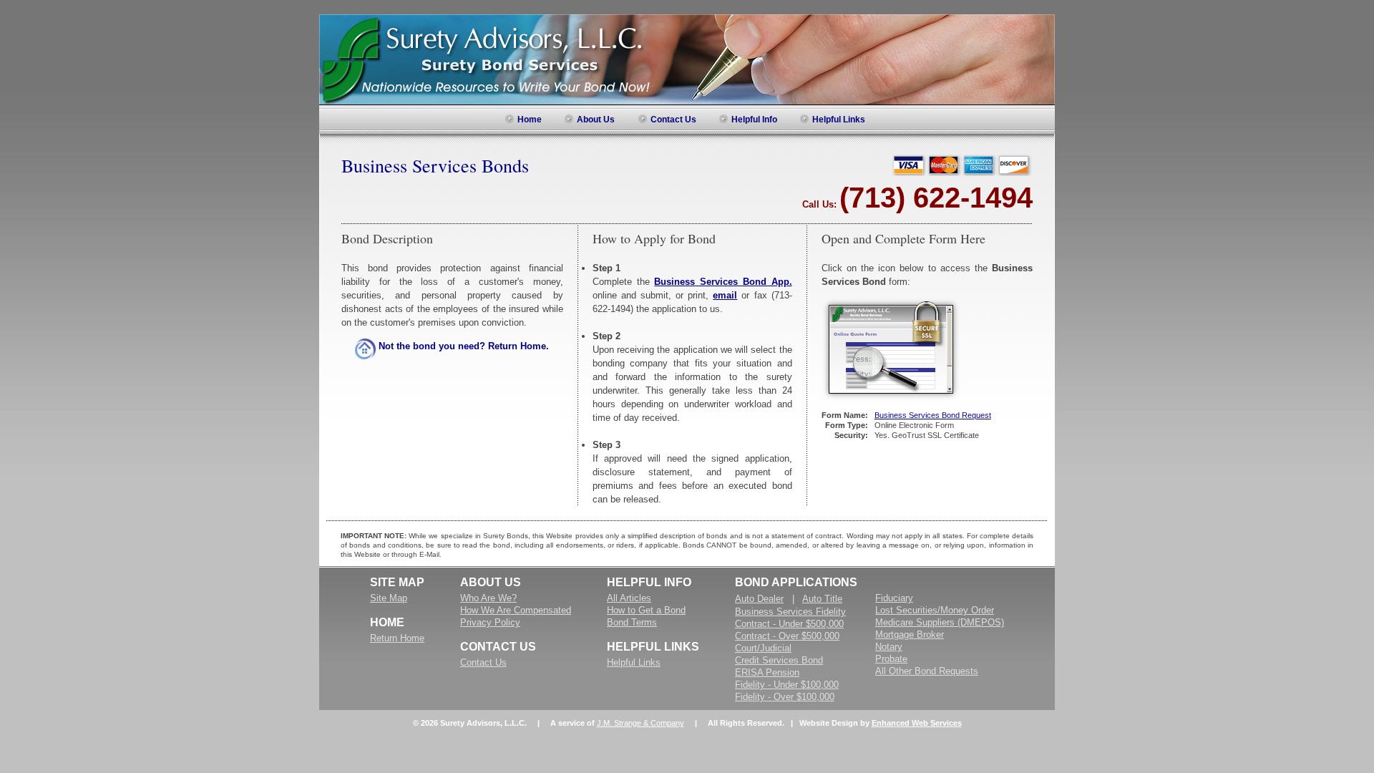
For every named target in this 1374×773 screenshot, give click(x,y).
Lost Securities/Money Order (934, 610)
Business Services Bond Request (932, 415)
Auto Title (822, 598)
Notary (888, 646)
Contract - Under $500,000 (789, 623)
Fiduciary (894, 598)
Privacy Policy (490, 622)
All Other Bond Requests (926, 671)
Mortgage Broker (909, 634)
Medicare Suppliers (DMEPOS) (939, 622)
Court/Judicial (763, 648)
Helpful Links (634, 662)
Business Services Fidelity (790, 611)
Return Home (397, 638)
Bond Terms (632, 622)
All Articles (629, 598)
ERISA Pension (767, 672)
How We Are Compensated (515, 610)
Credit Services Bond (779, 660)
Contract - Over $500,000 (787, 636)
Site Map (388, 598)
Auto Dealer (759, 598)
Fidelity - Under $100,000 (787, 684)
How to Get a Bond (646, 610)
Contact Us (483, 662)
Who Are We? (488, 598)
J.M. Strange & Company (640, 723)
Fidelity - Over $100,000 (784, 696)
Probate (891, 658)
